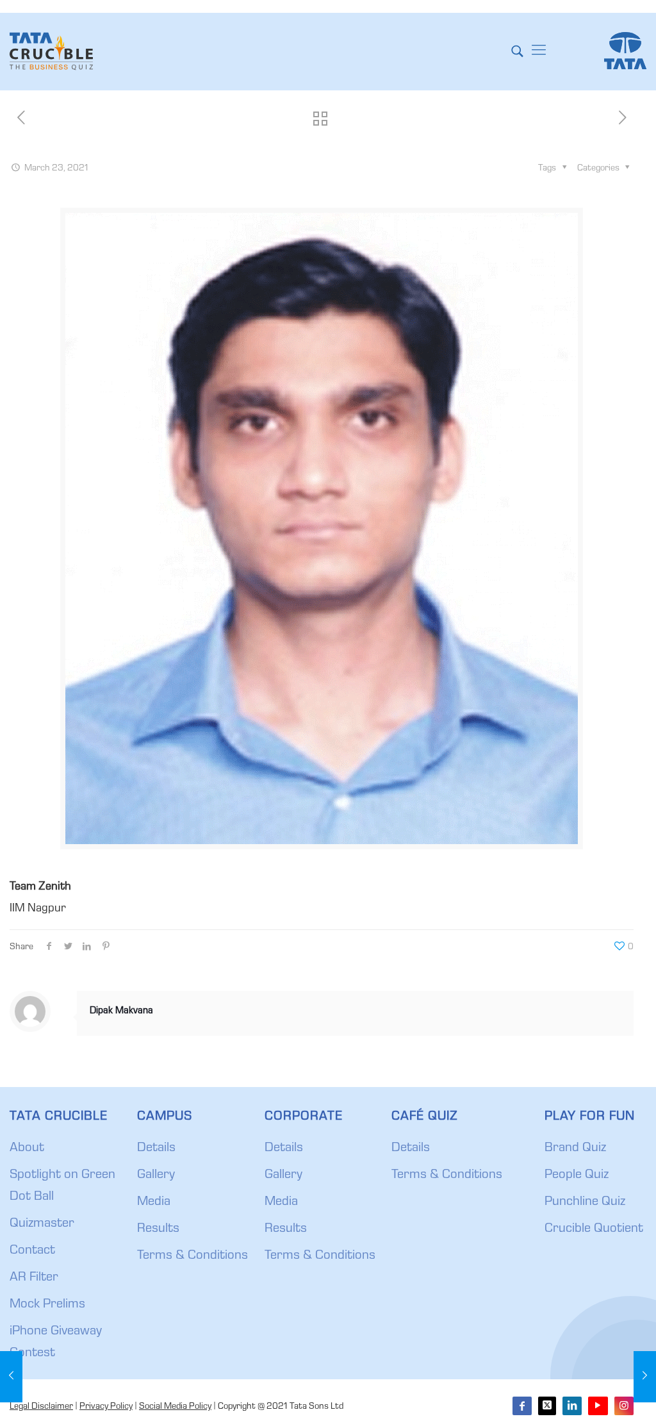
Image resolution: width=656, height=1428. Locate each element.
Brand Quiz (575, 1148)
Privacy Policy (106, 1406)
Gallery (156, 1175)
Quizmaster (42, 1224)
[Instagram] (624, 1406)
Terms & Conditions (192, 1256)
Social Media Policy (175, 1406)
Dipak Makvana (121, 1011)
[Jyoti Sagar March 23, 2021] (645, 1376)
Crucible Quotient (594, 1229)
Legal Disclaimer (41, 1406)
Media (153, 1202)
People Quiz (577, 1175)
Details (156, 1148)
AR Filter (34, 1278)
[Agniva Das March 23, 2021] (11, 1376)
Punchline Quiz (585, 1202)
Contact (32, 1251)
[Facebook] (522, 1406)
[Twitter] (547, 1406)
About (27, 1148)
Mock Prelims (47, 1305)
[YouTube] (597, 1406)
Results (158, 1229)
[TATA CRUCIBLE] (51, 51)
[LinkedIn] (572, 1406)
